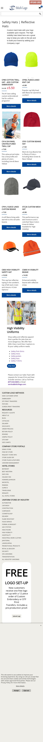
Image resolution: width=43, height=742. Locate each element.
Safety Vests (15, 354)
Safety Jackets (16, 356)
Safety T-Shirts (16, 361)
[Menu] (2, 8)
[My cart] (39, 8)
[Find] (40, 14)
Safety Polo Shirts (17, 351)
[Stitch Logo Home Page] (21, 8)
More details (11, 106)
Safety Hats (15, 358)
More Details (20, 686)
